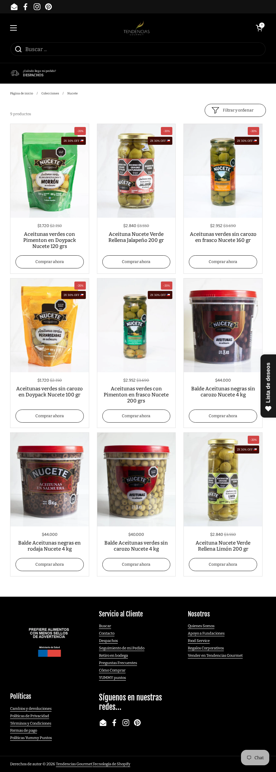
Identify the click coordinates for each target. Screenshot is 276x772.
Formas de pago (23, 730)
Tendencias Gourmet (74, 764)
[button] (259, 28)
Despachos (108, 640)
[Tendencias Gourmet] (136, 27)
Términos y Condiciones (30, 723)
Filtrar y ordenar (238, 110)
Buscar (105, 626)
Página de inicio (21, 93)
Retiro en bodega (113, 655)
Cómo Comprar (112, 670)
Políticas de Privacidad (29, 716)
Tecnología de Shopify (111, 764)
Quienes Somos (201, 626)
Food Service (199, 640)
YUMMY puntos (112, 677)
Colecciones (50, 93)
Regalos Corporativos (206, 648)
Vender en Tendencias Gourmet (215, 655)
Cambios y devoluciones (30, 708)
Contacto (106, 633)
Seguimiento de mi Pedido (121, 648)
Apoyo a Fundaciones (206, 633)
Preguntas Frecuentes (118, 662)
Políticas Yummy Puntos (31, 737)
